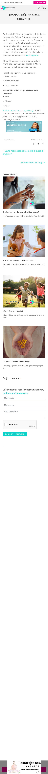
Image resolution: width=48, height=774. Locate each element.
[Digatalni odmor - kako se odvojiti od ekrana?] (24, 192)
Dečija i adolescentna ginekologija (16, 362)
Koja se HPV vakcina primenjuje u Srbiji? (18, 260)
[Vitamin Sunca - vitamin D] (24, 291)
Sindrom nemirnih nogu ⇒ (33, 162)
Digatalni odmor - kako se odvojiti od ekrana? (21, 212)
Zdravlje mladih (10, 139)
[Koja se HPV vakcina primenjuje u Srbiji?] (24, 241)
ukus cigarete (32, 55)
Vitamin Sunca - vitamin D (13, 311)
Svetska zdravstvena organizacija (18, 110)
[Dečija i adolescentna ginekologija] (24, 342)
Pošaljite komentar (14, 434)
